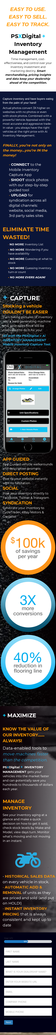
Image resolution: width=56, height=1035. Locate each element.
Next (8, 1022)
